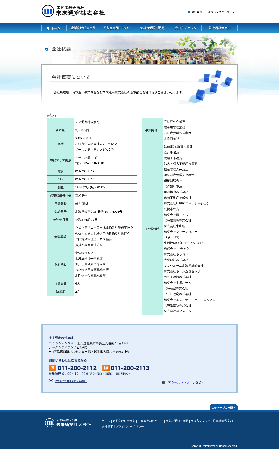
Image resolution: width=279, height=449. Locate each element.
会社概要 (107, 426)
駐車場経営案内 (219, 28)
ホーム (54, 28)
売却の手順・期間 (152, 28)
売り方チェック (185, 28)
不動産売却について (117, 28)
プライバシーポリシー (130, 426)
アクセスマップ (178, 382)
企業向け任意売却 (83, 28)
